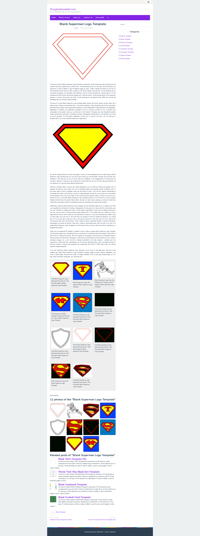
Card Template (125, 46)
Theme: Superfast (110, 532)
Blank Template (61, 512)
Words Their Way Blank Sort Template (79, 471)
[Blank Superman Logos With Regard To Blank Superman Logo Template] (108, 410)
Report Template (126, 55)
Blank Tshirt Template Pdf (72, 459)
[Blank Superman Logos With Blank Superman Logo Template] (74, 427)
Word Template (125, 58)
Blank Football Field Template (74, 497)
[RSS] (148, 2)
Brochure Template (126, 42)
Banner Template (126, 36)
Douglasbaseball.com (63, 9)
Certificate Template (127, 49)
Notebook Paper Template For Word (61, 518)
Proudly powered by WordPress (93, 532)
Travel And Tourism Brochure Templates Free (102, 518)
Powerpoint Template (127, 52)
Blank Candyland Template (72, 484)
